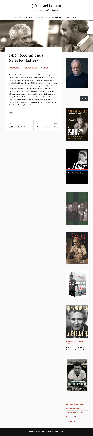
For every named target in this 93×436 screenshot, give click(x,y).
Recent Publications (55, 17)
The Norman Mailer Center (74, 412)
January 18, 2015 (31, 67)
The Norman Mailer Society (74, 417)
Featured (18, 17)
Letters (45, 67)
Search (84, 98)
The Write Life (70, 421)
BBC (11, 112)
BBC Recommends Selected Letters (26, 57)
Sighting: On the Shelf (16, 127)
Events (67, 17)
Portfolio (29, 17)
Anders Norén (59, 431)
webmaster (15, 67)
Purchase (40, 17)
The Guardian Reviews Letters (47, 127)
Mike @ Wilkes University (74, 408)
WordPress (41, 431)
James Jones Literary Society (75, 404)
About (75, 17)
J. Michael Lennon (46, 5)
